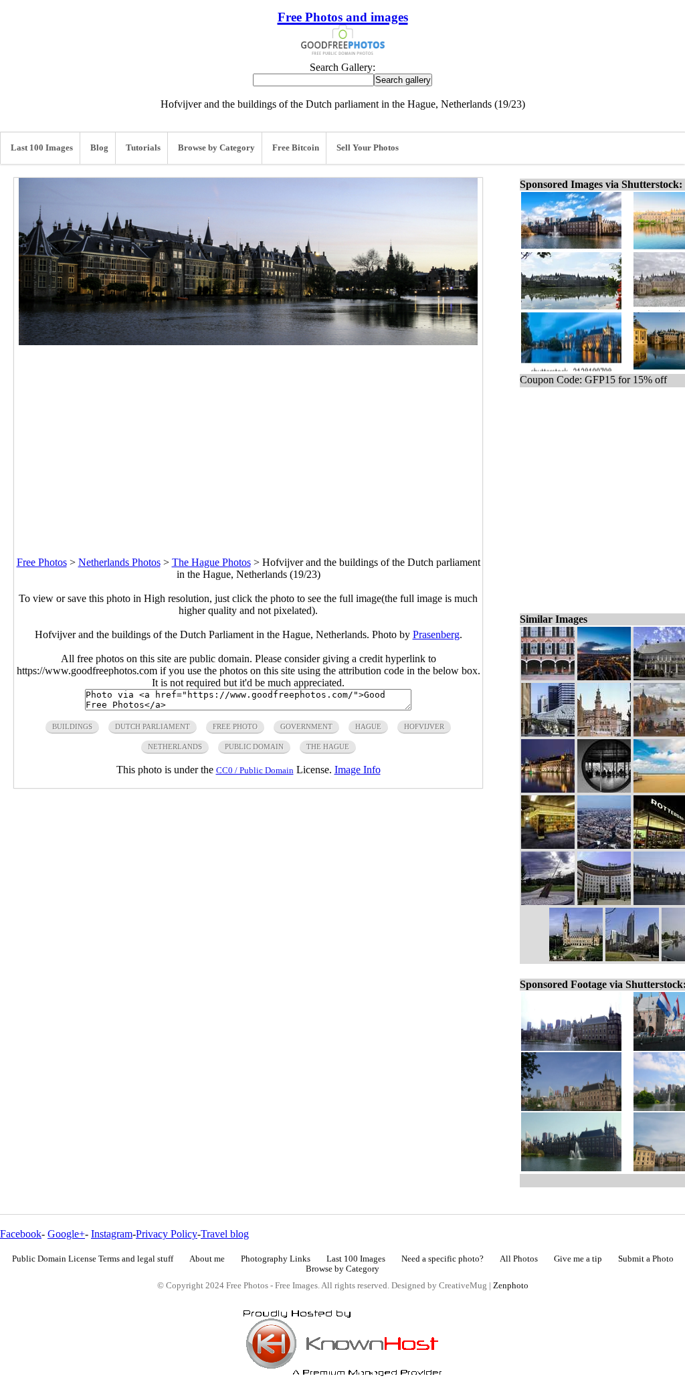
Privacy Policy (166, 1233)
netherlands (175, 746)
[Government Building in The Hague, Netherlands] (548, 676)
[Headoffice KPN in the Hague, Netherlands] (604, 901)
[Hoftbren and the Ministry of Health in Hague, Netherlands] (632, 957)
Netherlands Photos (119, 562)
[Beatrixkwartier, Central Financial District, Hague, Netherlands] (548, 732)
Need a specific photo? (442, 1259)
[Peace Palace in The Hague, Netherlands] (576, 957)
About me (207, 1259)
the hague (327, 746)
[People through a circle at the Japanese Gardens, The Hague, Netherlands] (604, 789)
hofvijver (424, 726)
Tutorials (143, 148)
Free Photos (42, 562)
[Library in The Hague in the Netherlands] (548, 845)
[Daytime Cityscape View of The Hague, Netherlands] (604, 845)
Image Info (357, 769)
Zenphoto (510, 1285)
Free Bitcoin (295, 148)
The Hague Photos (211, 562)
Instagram (111, 1233)
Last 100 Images (42, 148)
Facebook (20, 1233)
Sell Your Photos (367, 148)
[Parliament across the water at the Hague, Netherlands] (548, 789)
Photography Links (275, 1259)
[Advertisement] (248, 438)
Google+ (66, 1233)
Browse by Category (216, 148)
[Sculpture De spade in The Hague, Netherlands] (548, 901)
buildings (72, 726)
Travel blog (225, 1233)
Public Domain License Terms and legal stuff (92, 1259)
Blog (99, 148)
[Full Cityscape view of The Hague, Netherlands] (604, 676)
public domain (254, 746)
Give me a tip (578, 1259)
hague (368, 726)
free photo (235, 726)
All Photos (519, 1259)
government (306, 726)
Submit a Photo (646, 1259)
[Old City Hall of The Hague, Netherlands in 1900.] (604, 732)
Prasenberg (436, 634)
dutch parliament (152, 726)
